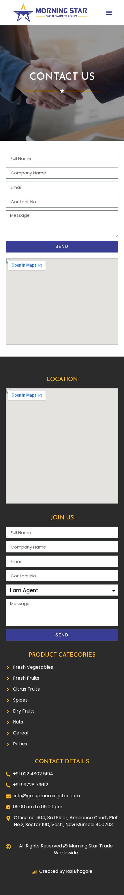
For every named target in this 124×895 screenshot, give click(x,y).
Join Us (62, 518)
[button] (109, 13)
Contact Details (62, 762)
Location (62, 380)
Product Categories (62, 655)
